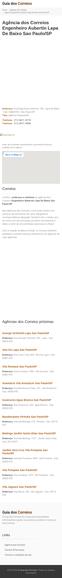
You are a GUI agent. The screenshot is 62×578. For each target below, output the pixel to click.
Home (4, 10)
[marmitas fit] (31, 135)
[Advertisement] (31, 70)
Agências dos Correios (18, 10)
